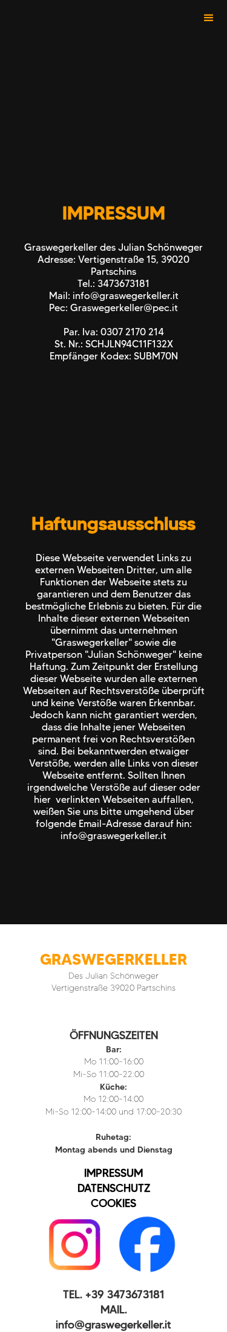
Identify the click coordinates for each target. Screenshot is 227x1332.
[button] (209, 18)
